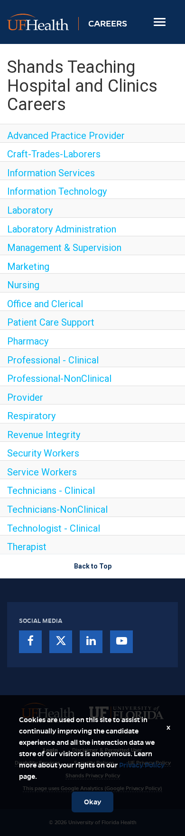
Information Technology (57, 191)
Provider (25, 397)
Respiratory (31, 416)
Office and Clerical (45, 304)
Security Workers (43, 453)
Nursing (23, 285)
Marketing (28, 266)
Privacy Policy (142, 765)
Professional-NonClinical (59, 378)
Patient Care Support (50, 322)
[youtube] (121, 641)
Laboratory (30, 210)
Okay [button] (92, 802)
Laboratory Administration (61, 229)
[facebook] (30, 641)
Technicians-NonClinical (57, 509)
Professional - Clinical (53, 360)
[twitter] (60, 641)
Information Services (51, 173)
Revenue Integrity (43, 434)
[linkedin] (91, 641)
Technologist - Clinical (53, 528)
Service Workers (42, 472)
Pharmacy (27, 341)
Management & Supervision (64, 247)
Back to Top (92, 566)
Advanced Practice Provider (66, 135)
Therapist (26, 546)
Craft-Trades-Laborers (54, 154)
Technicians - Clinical (51, 490)
